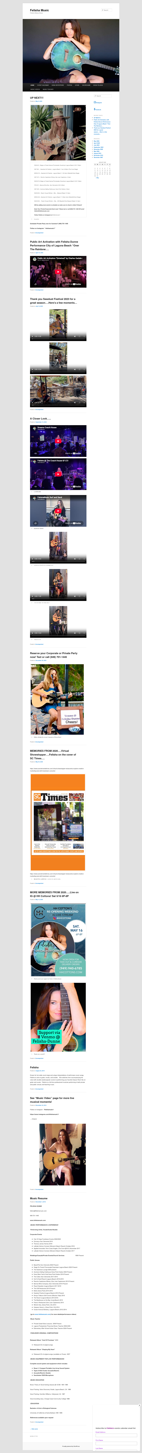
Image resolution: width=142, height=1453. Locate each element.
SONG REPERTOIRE (58, 85)
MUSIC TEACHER (48, 89)
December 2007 (98, 157)
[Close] (139, 1405)
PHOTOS (69, 85)
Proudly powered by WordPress (71, 1446)
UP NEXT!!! (36, 97)
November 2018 (98, 155)
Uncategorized (39, 233)
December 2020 (98, 149)
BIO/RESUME (86, 85)
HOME (32, 85)
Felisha (34, 1067)
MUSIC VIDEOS (35, 89)
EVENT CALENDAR (43, 85)
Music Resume (38, 1198)
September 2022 (98, 147)
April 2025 (97, 143)
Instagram (99, 102)
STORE (77, 85)
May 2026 (96, 141)
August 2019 (97, 153)
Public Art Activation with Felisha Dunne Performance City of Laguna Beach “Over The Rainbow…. (54, 245)
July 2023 (96, 145)
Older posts (34, 1429)
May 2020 (96, 151)
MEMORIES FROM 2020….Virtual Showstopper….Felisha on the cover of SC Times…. (53, 754)
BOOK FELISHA (98, 85)
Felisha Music (39, 10)
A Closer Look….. (40, 418)
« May (97, 178)
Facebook (98, 110)
